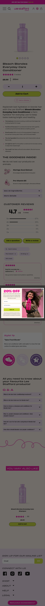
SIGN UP (12, 309)
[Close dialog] (42, 289)
